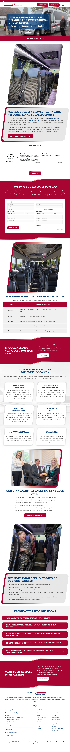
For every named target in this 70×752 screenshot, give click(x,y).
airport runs (36, 129)
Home (38, 713)
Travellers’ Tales (41, 717)
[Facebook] (3, 1)
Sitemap (54, 726)
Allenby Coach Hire (34, 120)
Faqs (38, 726)
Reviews (39, 728)
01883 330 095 (39, 38)
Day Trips (40, 724)
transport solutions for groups (24, 131)
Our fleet (39, 722)
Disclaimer (55, 722)
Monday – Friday (12, 732)
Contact (54, 715)
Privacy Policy (56, 717)
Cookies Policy (56, 719)
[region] (41, 157)
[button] (63, 5)
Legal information (57, 724)
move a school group (52, 118)
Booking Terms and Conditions (57, 729)
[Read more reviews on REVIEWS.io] (10, 162)
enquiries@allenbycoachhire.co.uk (52, 195)
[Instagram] (6, 1)
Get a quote (55, 713)
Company (39, 719)
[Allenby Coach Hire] (13, 5)
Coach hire (40, 715)
